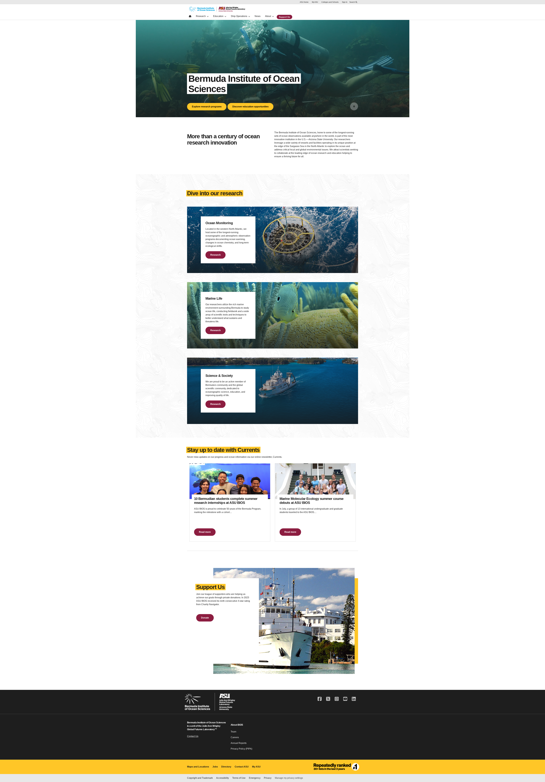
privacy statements (91, 772)
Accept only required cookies (324, 772)
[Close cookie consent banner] (539, 767)
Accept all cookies (292, 772)
